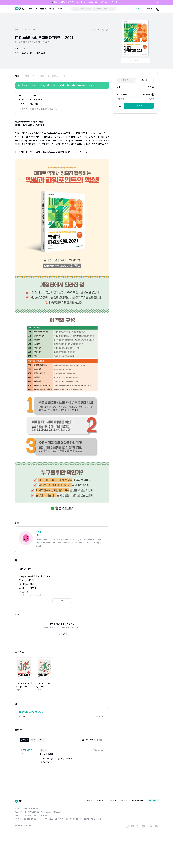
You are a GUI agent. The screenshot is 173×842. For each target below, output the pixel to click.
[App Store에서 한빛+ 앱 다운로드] (151, 826)
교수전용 (149, 9)
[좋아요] (120, 106)
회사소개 (100, 800)
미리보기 (136, 60)
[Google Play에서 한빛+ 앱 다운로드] (156, 826)
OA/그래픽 (31, 30)
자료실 (51, 8)
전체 (16, 30)
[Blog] (143, 826)
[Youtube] (132, 826)
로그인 (138, 9)
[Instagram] (127, 826)
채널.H (43, 8)
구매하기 (139, 106)
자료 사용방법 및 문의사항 (31, 712)
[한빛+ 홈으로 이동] (20, 8)
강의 (31, 8)
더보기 (60, 8)
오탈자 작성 (89, 740)
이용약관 (123, 800)
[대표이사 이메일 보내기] (37, 808)
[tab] (18, 76)
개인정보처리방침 (138, 800)
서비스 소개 (111, 800)
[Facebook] (138, 826)
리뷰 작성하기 (62, 634)
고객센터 (89, 800)
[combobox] (100, 739)
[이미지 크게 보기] (135, 38)
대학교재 (23, 30)
